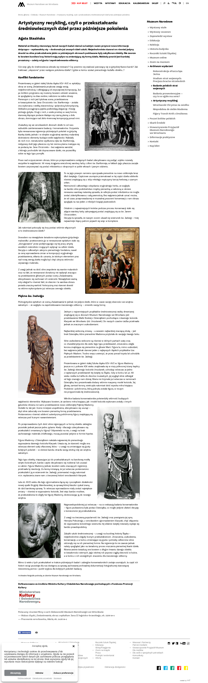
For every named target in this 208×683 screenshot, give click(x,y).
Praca (97, 653)
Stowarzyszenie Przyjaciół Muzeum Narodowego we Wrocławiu (164, 130)
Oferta (98, 658)
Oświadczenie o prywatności (42, 678)
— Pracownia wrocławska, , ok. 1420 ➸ (42, 619)
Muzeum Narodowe (47, 15)
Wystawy (110, 3)
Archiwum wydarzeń (161, 66)
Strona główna (23, 15)
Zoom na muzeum (160, 62)
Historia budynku (159, 49)
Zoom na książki (102, 650)
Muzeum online (158, 57)
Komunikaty (138, 655)
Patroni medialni (140, 645)
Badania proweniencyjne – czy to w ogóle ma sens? (168, 95)
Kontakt (154, 141)
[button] (73, 646)
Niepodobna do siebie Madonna (170, 109)
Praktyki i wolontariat (104, 655)
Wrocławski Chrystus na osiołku (171, 105)
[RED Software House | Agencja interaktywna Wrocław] (188, 681)
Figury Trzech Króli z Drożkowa (170, 113)
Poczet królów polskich (162, 118)
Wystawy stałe (158, 27)
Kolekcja (154, 44)
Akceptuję (15, 672)
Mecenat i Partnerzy (142, 642)
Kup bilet (82, 3)
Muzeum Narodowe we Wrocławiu (42, 4)
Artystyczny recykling (165, 100)
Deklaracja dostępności (115, 667)
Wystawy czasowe (160, 32)
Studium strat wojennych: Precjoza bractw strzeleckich (169, 80)
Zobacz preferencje (63, 672)
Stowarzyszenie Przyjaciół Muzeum (148, 648)
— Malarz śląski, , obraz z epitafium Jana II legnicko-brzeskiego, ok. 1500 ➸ (66, 615)
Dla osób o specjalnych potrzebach (148, 653)
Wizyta (98, 3)
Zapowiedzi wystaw (161, 36)
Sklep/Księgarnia (103, 648)
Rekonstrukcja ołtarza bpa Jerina (168, 72)
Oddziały (34, 15)
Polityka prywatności (85, 667)
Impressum (58, 678)
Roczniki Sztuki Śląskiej (163, 53)
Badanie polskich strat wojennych (165, 87)
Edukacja (124, 3)
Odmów (39, 672)
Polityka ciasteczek (24, 678)
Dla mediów (138, 650)
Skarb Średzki (157, 122)
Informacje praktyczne (162, 137)
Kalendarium (141, 3)
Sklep (155, 3)
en (187, 3)
